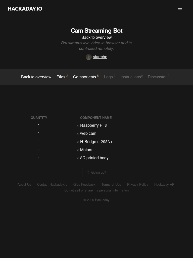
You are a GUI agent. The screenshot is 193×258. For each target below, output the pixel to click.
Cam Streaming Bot (96, 30)
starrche (100, 56)
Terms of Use (111, 184)
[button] (179, 8)
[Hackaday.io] (25, 8)
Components (86, 77)
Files (62, 77)
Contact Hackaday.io (52, 184)
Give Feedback (84, 184)
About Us (24, 184)
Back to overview (96, 37)
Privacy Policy (137, 184)
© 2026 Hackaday (96, 200)
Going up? (98, 172)
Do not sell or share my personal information (96, 190)
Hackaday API (164, 184)
